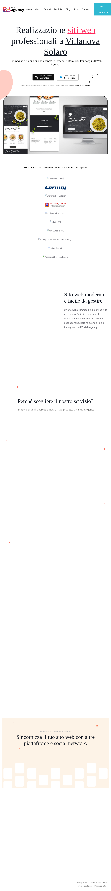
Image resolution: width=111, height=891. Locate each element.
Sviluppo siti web (48, 844)
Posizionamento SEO (48, 864)
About (38, 9)
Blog (68, 9)
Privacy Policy (82, 883)
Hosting (32, 605)
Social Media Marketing (47, 872)
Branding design (48, 883)
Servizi (47, 9)
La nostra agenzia (70, 844)
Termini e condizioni (84, 886)
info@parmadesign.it (93, 851)
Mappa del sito (100, 886)
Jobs (75, 9)
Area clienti (67, 853)
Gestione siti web (49, 879)
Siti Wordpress (48, 857)
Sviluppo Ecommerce (46, 850)
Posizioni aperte (83, 85)
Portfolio (58, 9)
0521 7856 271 (90, 855)
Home (29, 9)
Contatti (85, 9)
